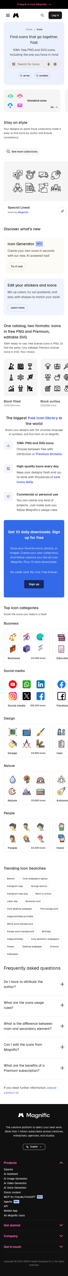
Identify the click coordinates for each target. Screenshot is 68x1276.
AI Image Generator (15, 1178)
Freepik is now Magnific (32, 4)
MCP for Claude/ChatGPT (23, 1197)
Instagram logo (15, 886)
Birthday (46, 931)
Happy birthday (15, 939)
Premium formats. (49, 454)
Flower (10, 946)
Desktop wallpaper (32, 946)
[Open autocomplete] (12, 64)
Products (10, 1163)
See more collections (25, 151)
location (43, 75)
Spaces (8, 1169)
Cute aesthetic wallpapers (45, 939)
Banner (11, 878)
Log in (55, 15)
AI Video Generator (15, 1183)
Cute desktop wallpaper (19, 908)
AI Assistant (11, 1174)
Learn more (18, 307)
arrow (26, 75)
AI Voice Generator (15, 1187)
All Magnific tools (14, 1215)
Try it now (17, 266)
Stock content (12, 1192)
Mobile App (10, 1210)
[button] (34, 1147)
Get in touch (12, 1247)
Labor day (12, 901)
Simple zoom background (20, 931)
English (34, 1146)
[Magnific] (34, 1116)
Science (54, 946)
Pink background (49, 908)
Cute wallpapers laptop (35, 878)
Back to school (43, 893)
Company (11, 1236)
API (6, 1206)
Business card (33, 901)
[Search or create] (42, 15)
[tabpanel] (34, 644)
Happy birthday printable (20, 916)
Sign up (34, 584)
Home (29, 29)
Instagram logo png (17, 893)
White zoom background (20, 923)
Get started (12, 1225)
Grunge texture (39, 886)
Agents (11, 1201)
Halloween (12, 954)
